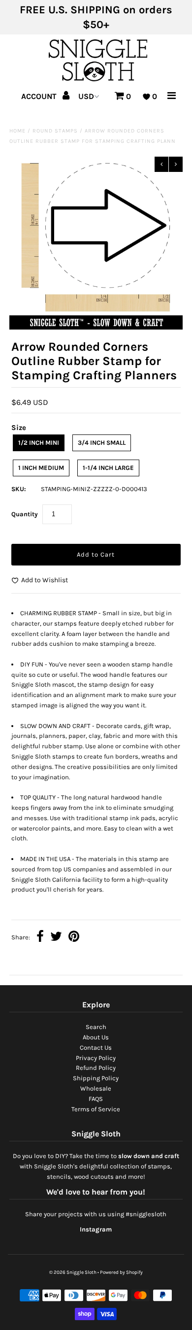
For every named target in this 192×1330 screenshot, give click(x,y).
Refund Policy (96, 1067)
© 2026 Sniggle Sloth (72, 1272)
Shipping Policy (96, 1078)
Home (17, 131)
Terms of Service (95, 1109)
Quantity (24, 514)
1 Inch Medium (41, 467)
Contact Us (96, 1047)
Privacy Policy (96, 1058)
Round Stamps (55, 131)
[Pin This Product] (73, 937)
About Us (96, 1037)
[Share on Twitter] (56, 937)
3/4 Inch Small (102, 442)
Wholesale (95, 1088)
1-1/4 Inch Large (108, 467)
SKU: (18, 489)
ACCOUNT (40, 96)
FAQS (96, 1098)
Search (96, 1027)
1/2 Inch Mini (38, 442)
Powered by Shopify (121, 1272)
